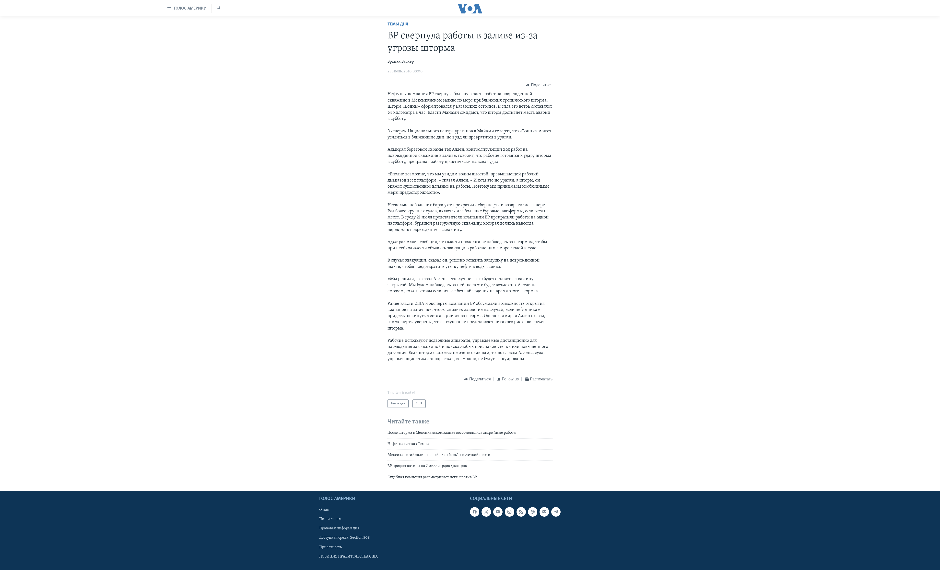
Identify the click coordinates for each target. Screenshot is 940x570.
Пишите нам (330, 519)
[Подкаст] (532, 512)
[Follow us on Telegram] (556, 512)
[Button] (539, 85)
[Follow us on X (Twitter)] (486, 512)
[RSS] (521, 512)
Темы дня (398, 24)
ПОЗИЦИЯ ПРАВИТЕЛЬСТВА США (348, 557)
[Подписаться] (544, 512)
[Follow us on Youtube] (498, 512)
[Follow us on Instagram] (509, 512)
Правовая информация (339, 529)
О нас (324, 510)
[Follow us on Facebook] (474, 512)
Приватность (330, 547)
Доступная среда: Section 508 (344, 538)
